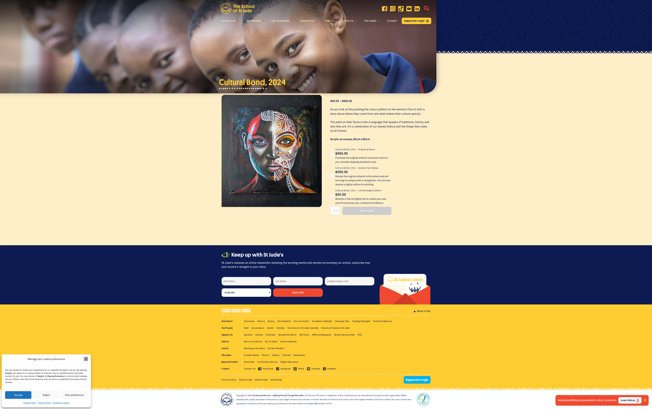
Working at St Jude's (254, 348)
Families (281, 328)
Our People (253, 21)
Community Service (267, 362)
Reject (46, 395)
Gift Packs (304, 335)
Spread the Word (287, 335)
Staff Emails (276, 380)
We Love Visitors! (253, 341)
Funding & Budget (361, 321)
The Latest (370, 21)
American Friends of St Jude (335, 328)
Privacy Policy (44, 403)
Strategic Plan (342, 321)
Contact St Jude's (60, 403)
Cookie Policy (29, 403)
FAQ (360, 335)
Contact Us (250, 369)
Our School (228, 21)
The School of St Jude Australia (303, 328)
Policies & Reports (382, 321)
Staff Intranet (261, 380)
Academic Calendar (322, 321)
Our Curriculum (301, 321)
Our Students (284, 321)
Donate (259, 335)
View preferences (74, 395)
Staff (246, 328)
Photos (265, 355)
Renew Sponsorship (344, 335)
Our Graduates (280, 21)
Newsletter (299, 355)
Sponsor (248, 335)
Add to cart (366, 211)
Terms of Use (245, 380)
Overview (249, 321)
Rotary (271, 321)
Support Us (307, 21)
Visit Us (329, 21)
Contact (392, 21)
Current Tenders (276, 348)
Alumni (270, 328)
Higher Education (289, 362)
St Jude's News (251, 355)
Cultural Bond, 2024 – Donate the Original (356, 168)
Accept (18, 395)
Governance (257, 328)
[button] (86, 359)
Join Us (349, 21)
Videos (275, 355)
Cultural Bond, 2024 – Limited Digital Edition (358, 190)
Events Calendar (288, 341)
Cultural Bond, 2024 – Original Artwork (355, 149)
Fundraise (271, 335)
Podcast (286, 355)
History (261, 321)
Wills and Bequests (321, 335)
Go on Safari (271, 341)
